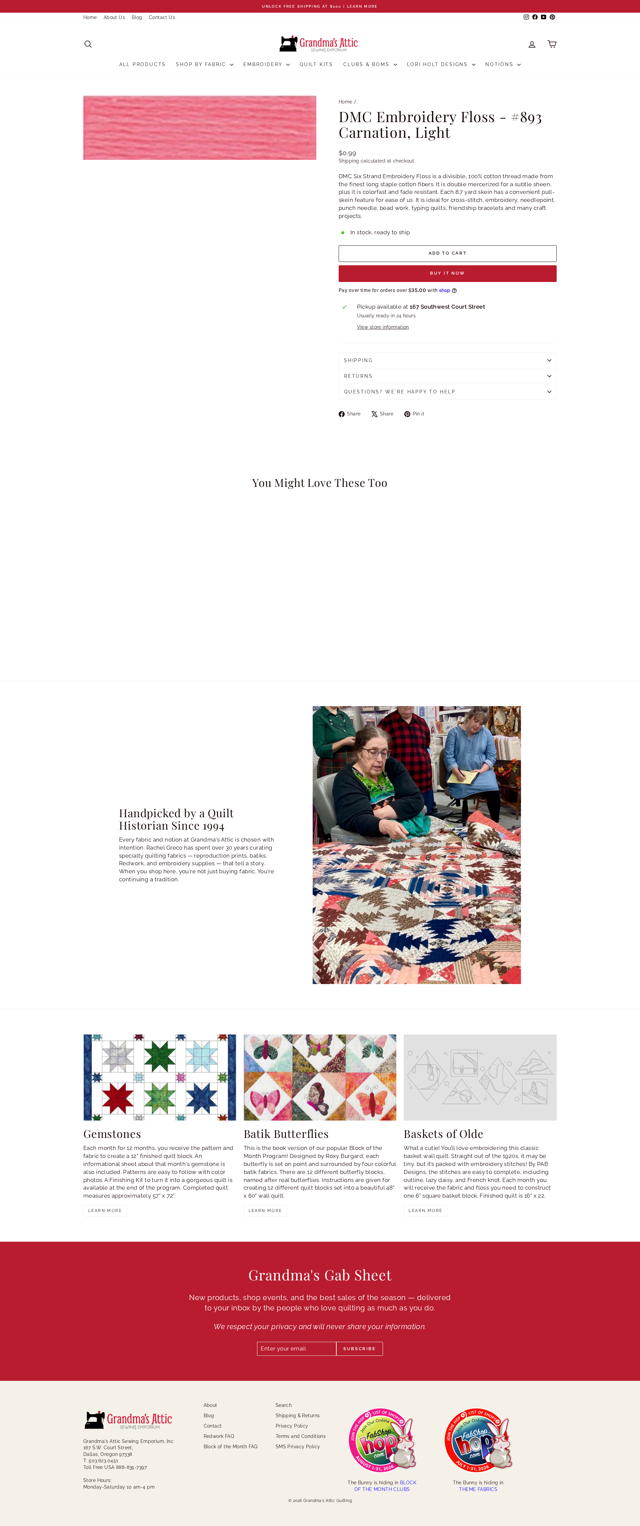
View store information (383, 327)
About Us (114, 17)
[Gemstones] (159, 1077)
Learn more (105, 1210)
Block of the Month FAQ (231, 1446)
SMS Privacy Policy (298, 1446)
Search (284, 1405)
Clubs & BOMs (367, 64)
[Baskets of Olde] (480, 1077)
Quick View (140, 611)
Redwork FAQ (219, 1436)
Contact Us (162, 17)
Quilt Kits (316, 64)
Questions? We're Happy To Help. (400, 391)
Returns (358, 376)
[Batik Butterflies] (320, 1077)
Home (90, 17)
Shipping (349, 161)
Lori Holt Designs (438, 64)
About (210, 1405)
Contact (213, 1426)
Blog (137, 17)
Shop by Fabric (202, 64)
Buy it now (447, 273)
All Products (142, 64)
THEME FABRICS (478, 1489)
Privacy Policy (292, 1426)
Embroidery (264, 64)
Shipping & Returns (298, 1415)
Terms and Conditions (301, 1436)
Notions (500, 64)
